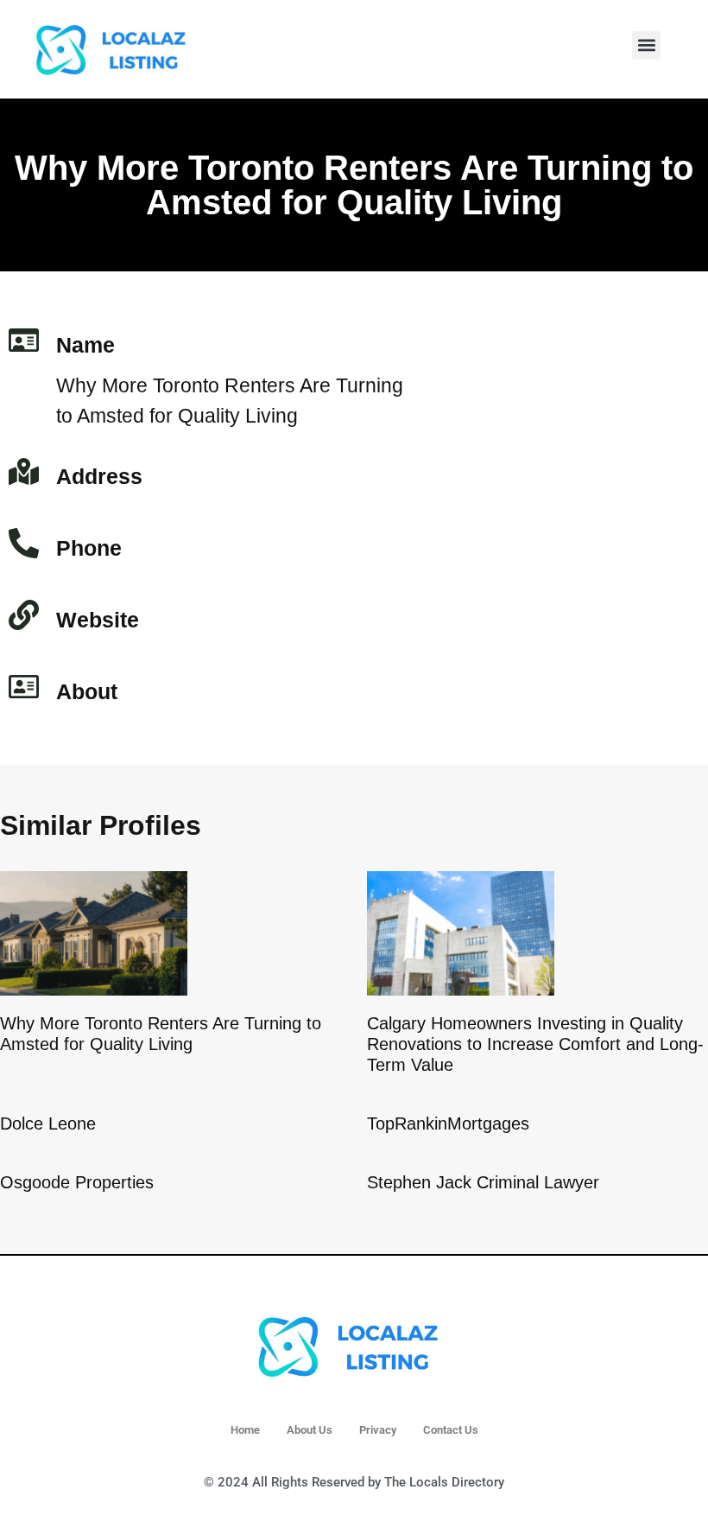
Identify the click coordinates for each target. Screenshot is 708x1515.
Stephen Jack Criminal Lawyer (483, 1182)
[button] (646, 45)
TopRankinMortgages (448, 1123)
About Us (309, 1429)
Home (245, 1429)
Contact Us (450, 1429)
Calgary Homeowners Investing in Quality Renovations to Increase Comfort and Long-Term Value (535, 1044)
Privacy (377, 1429)
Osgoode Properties (77, 1182)
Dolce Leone (48, 1123)
